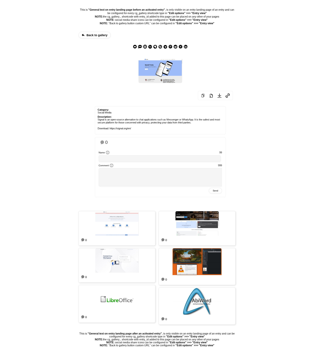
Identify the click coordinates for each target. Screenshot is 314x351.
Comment (104, 165)
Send (215, 190)
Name (102, 152)
